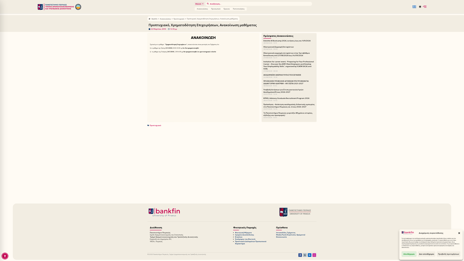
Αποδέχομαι (409, 254)
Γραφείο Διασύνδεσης (244, 235)
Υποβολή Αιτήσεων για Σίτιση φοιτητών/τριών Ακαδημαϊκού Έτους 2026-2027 (283, 91)
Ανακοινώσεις (202, 9)
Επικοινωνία (281, 237)
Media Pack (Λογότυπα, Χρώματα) (290, 235)
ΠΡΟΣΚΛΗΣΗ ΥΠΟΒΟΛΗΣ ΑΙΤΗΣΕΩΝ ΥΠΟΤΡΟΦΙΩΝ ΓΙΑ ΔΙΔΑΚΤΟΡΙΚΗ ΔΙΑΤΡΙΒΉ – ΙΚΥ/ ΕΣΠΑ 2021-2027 (286, 82)
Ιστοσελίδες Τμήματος (285, 233)
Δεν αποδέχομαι (426, 254)
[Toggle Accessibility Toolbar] (5, 256)
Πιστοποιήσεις (239, 9)
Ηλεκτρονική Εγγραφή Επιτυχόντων (278, 47)
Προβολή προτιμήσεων (448, 254)
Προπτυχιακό (155, 125)
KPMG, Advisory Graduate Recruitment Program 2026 (286, 98)
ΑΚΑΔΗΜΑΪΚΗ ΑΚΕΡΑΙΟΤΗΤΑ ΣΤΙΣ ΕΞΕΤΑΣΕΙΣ (282, 75)
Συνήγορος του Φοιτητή (245, 239)
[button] (459, 233)
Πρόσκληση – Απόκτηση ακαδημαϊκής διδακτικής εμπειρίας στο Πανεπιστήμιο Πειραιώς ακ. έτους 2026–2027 (289, 105)
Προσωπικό (216, 9)
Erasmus (238, 237)
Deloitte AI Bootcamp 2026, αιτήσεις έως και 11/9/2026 (287, 41)
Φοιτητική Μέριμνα (243, 233)
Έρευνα (227, 9)
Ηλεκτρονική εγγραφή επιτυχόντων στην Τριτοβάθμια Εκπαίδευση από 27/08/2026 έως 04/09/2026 (286, 54)
